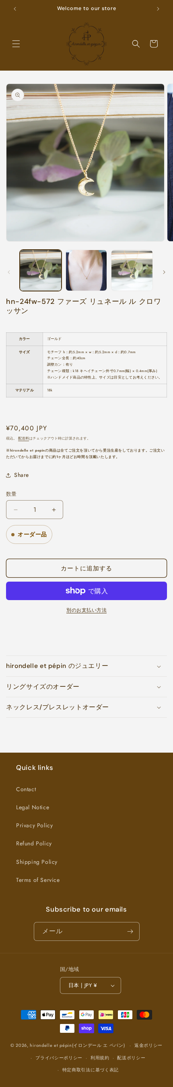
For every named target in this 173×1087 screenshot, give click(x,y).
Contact (26, 789)
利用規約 (100, 1057)
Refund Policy (34, 843)
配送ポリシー (131, 1057)
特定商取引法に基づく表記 (90, 1070)
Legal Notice (32, 807)
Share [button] (21, 475)
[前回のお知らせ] (15, 9)
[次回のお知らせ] (158, 9)
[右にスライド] (164, 272)
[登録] (130, 931)
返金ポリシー (148, 1045)
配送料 (23, 438)
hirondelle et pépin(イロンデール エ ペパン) (77, 1045)
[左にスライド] (9, 272)
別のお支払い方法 (86, 610)
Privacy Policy (34, 825)
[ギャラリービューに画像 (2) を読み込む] (86, 270)
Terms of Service (38, 880)
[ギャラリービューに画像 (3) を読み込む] (132, 270)
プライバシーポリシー (58, 1057)
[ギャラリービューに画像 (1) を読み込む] (41, 270)
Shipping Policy (37, 862)
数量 (11, 494)
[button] (16, 44)
